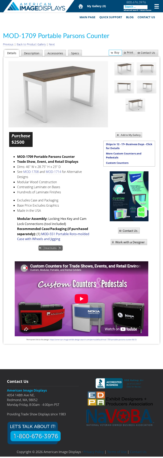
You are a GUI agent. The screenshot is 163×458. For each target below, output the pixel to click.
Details (11, 53)
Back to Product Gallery (31, 44)
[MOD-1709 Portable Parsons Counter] (58, 94)
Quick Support (110, 17)
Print (130, 52)
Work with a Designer (130, 242)
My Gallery (96, 6)
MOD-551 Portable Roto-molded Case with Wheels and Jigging (53, 236)
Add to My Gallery (131, 135)
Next (52, 44)
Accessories (55, 53)
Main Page (87, 17)
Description (31, 53)
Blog (130, 17)
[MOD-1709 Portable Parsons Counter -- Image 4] (146, 87)
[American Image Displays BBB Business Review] (120, 383)
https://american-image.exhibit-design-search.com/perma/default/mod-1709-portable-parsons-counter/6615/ (93, 339)
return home (145, 10)
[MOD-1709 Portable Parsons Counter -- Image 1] (124, 69)
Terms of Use (117, 452)
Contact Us (146, 17)
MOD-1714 (53, 172)
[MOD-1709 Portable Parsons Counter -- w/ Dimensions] (135, 105)
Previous (8, 44)
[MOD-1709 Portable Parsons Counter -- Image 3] (124, 87)
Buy (116, 52)
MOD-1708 (31, 172)
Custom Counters (117, 163)
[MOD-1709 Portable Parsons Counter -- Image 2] (146, 69)
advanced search (131, 10)
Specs (75, 53)
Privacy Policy (93, 452)
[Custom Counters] (129, 196)
